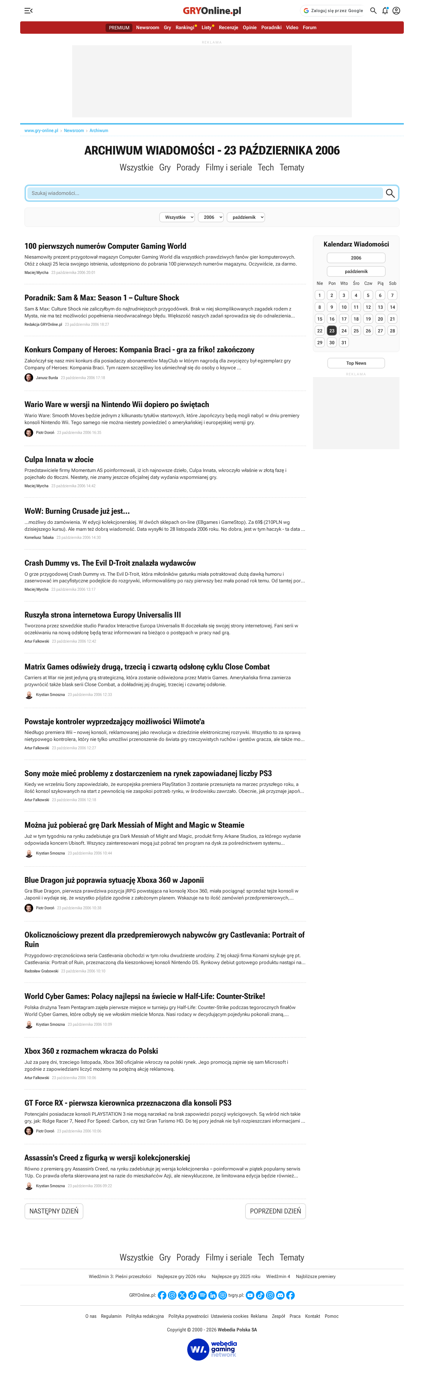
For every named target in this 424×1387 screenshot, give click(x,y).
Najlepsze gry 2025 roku (236, 1276)
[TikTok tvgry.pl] (260, 1295)
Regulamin (111, 1316)
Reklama (259, 1316)
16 (332, 319)
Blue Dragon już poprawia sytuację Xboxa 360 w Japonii (165, 894)
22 (319, 331)
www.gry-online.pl (41, 130)
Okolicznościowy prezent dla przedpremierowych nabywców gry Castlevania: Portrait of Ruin (165, 952)
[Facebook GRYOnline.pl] (162, 1295)
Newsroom (147, 27)
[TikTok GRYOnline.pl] (192, 1295)
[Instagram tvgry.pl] (270, 1295)
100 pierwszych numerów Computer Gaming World (165, 258)
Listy (206, 27)
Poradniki (271, 27)
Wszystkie (136, 167)
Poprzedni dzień (275, 1211)
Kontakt (312, 1316)
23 (332, 331)
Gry (167, 27)
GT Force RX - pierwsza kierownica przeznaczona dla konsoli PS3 (165, 1116)
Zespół (278, 1316)
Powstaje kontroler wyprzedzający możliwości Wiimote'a (165, 734)
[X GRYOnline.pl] (182, 1295)
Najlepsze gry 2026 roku (181, 1276)
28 (392, 331)
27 (380, 331)
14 (392, 307)
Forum (309, 27)
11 (356, 307)
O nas (90, 1316)
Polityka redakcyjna (145, 1316)
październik (356, 271)
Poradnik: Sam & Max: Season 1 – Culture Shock (165, 310)
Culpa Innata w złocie (165, 472)
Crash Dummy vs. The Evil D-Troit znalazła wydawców (165, 575)
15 (319, 319)
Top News (356, 363)
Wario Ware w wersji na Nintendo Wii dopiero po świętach (165, 418)
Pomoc (332, 1316)
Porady (188, 167)
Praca (295, 1316)
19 (368, 319)
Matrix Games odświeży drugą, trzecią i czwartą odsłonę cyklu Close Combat (165, 680)
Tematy (292, 167)
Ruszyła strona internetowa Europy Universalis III (165, 627)
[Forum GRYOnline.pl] (222, 1295)
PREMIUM (119, 28)
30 (332, 342)
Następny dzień (53, 1211)
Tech (266, 167)
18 (356, 319)
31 (344, 342)
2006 (356, 258)
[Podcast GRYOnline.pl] (202, 1295)
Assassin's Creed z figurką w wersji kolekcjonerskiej (165, 1171)
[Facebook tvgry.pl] (290, 1295)
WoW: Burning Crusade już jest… (165, 523)
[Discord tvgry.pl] (280, 1295)
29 (319, 342)
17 (344, 319)
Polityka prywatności (188, 1316)
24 (344, 331)
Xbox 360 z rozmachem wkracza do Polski (165, 1063)
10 (344, 307)
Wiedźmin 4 (278, 1276)
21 (392, 319)
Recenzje (228, 27)
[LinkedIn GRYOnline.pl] (212, 1295)
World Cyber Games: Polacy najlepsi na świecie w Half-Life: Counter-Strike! (165, 1010)
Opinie (250, 27)
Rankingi (185, 27)
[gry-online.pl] (212, 10)
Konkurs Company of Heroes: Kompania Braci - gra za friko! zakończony (165, 363)
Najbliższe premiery (315, 1276)
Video (292, 27)
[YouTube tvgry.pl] (250, 1295)
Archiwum (99, 130)
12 (368, 307)
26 (368, 331)
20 (380, 319)
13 (380, 307)
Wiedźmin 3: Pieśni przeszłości (120, 1276)
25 (356, 331)
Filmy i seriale (229, 167)
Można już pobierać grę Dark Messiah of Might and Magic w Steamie (165, 839)
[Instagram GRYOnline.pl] (172, 1295)
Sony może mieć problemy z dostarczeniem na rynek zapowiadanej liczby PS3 (165, 786)
